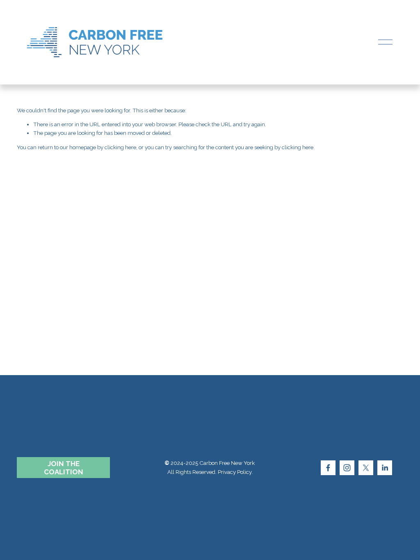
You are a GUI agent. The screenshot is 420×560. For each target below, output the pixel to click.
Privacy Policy (235, 472)
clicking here (120, 147)
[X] (365, 467)
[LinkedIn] (384, 467)
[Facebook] (328, 467)
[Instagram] (347, 467)
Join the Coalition (63, 468)
